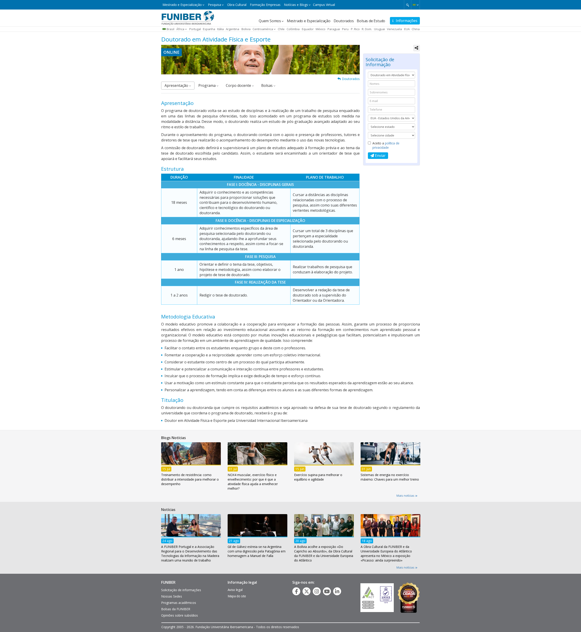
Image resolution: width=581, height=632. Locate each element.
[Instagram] (316, 591)
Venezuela (394, 29)
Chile (281, 29)
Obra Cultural (236, 4)
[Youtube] (327, 591)
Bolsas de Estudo (371, 20)
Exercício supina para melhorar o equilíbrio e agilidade (318, 476)
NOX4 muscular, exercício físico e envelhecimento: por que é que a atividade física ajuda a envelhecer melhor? (253, 481)
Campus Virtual (324, 4)
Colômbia (293, 29)
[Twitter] (307, 591)
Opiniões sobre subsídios (179, 615)
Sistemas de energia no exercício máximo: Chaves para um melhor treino (390, 476)
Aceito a (385, 145)
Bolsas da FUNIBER (175, 609)
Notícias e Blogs (296, 4)
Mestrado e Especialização (182, 4)
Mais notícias (405, 495)
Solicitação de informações (181, 590)
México (320, 29)
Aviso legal (235, 590)
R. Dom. (367, 29)
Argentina (232, 29)
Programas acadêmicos (178, 602)
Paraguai (333, 29)
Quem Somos (270, 20)
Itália (220, 29)
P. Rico (355, 29)
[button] (415, 5)
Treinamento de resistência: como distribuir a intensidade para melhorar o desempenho (190, 479)
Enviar (380, 155)
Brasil (170, 29)
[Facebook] (296, 591)
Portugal (195, 29)
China (416, 29)
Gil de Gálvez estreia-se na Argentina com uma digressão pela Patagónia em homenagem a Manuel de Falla (257, 551)
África (180, 29)
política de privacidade (385, 145)
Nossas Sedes (171, 596)
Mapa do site (237, 596)
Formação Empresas (265, 4)
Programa (207, 85)
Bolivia (246, 29)
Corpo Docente (239, 85)
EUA (407, 29)
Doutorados (344, 20)
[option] (191, 465)
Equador (308, 29)
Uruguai (379, 29)
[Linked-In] (337, 591)
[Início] (187, 17)
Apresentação (177, 85)
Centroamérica (263, 29)
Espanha (209, 29)
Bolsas (267, 85)
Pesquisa (214, 4)
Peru (345, 29)
